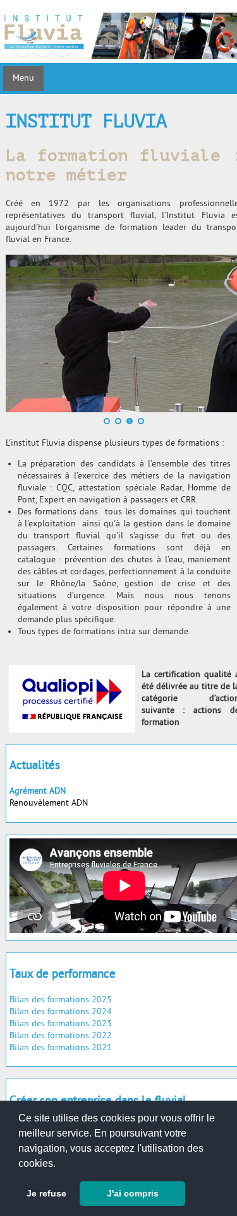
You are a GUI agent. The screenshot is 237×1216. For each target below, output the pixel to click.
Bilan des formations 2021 (60, 1048)
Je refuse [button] (46, 1193)
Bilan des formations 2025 (60, 1000)
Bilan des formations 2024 (60, 1012)
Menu (23, 78)
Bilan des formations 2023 (60, 1024)
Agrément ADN (37, 791)
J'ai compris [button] (133, 1193)
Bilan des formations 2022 (60, 1036)
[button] (60, 1164)
